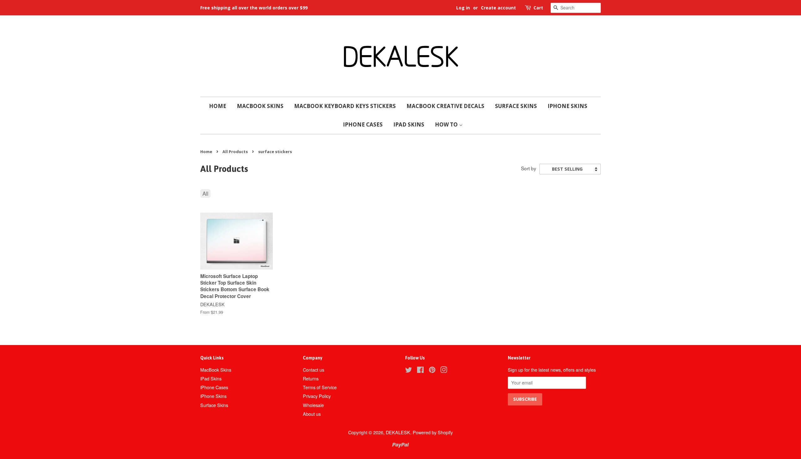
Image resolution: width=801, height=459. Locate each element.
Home (217, 106)
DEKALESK (398, 432)
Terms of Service (320, 387)
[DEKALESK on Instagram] (443, 370)
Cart (538, 8)
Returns (311, 378)
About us (312, 413)
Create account (498, 8)
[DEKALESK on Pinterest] (432, 370)
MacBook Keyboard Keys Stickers (345, 106)
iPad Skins (408, 124)
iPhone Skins (567, 106)
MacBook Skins (260, 106)
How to (447, 124)
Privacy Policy (317, 396)
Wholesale (313, 405)
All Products (235, 151)
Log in (463, 8)
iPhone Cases (363, 124)
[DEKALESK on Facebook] (420, 370)
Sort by (528, 168)
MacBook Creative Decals (445, 106)
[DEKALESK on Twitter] (408, 370)
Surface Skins (516, 106)
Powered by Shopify (433, 432)
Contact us (313, 369)
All (205, 193)
